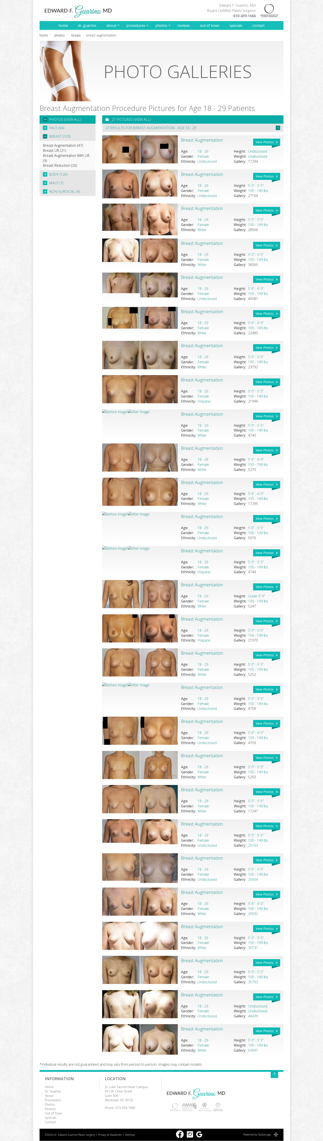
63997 (253, 1050)
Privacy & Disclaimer (110, 1135)
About (111, 25)
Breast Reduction (60, 165)
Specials (235, 25)
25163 (253, 845)
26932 (253, 913)
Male (56, 183)
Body (58, 174)
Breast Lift (54, 150)
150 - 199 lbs (258, 293)
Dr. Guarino (87, 25)
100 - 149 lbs (258, 190)
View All (72, 119)
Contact (258, 25)
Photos (161, 25)
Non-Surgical (64, 191)
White (202, 229)
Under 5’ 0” (256, 596)
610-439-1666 (244, 15)
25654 (253, 879)
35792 (253, 982)
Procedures (135, 25)
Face (56, 127)
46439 (253, 1016)
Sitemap (130, 1135)
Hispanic (204, 401)
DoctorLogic (265, 1134)
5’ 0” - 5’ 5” (256, 185)
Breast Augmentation (63, 145)
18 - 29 (203, 151)
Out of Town (209, 25)
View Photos (265, 142)
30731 (253, 947)
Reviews (183, 25)
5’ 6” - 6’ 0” (256, 288)
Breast (76, 35)
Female (203, 156)
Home (63, 25)
